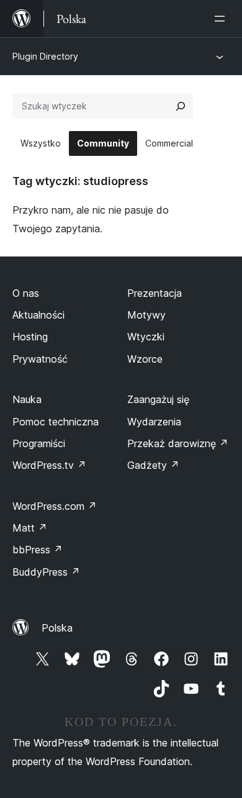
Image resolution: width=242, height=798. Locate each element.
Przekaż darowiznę (177, 443)
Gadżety (153, 465)
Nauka (27, 399)
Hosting (30, 336)
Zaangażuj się (158, 399)
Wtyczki (145, 336)
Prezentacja (154, 293)
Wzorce (145, 359)
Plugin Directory (45, 56)
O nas (25, 293)
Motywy (146, 315)
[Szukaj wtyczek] (180, 106)
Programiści (38, 443)
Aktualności (38, 315)
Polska (57, 628)
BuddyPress (46, 572)
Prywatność (40, 359)
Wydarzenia (154, 421)
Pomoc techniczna (55, 421)
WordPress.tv (49, 465)
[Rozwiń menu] (222, 18)
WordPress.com (54, 506)
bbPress (37, 549)
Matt (29, 528)
